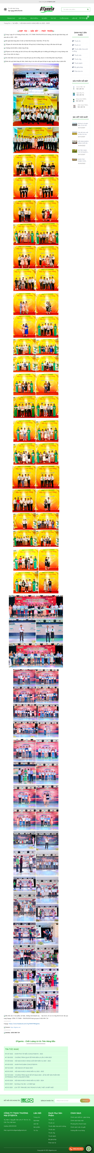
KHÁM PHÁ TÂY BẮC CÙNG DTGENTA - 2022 (24, 1054)
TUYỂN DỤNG (64, 18)
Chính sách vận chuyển (78, 1127)
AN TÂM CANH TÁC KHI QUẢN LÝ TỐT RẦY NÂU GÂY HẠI (83, 151)
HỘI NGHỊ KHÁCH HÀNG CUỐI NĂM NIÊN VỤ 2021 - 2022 (28, 1061)
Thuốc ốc (77, 41)
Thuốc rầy (77, 59)
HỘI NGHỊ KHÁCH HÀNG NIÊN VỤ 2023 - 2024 (25, 1080)
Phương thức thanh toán (78, 1124)
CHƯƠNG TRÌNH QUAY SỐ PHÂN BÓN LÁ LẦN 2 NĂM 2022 (29, 1057)
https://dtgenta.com (15, 1027)
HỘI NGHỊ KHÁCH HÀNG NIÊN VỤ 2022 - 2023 (25, 1071)
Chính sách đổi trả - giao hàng (80, 1117)
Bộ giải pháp (78, 67)
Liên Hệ (36, 1124)
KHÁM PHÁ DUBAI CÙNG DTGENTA (21, 1064)
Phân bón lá (78, 71)
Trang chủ (37, 1117)
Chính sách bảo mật (77, 1120)
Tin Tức (36, 1130)
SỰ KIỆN (44, 18)
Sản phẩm (37, 1127)
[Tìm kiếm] (88, 9)
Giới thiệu (36, 1120)
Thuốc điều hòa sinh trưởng (80, 50)
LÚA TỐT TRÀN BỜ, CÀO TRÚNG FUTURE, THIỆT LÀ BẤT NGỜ (29, 1087)
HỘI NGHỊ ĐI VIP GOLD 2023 (19, 1068)
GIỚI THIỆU (22, 18)
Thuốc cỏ (77, 45)
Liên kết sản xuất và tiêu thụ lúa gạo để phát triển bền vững (83, 133)
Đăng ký (85, 1100)
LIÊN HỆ (74, 18)
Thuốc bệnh (78, 63)
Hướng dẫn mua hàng (78, 1130)
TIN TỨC (53, 18)
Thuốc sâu (77, 55)
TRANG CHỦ (11, 18)
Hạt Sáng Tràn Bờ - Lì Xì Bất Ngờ (20, 1084)
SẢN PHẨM (33, 18)
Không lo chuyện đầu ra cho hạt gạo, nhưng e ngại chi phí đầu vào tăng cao (83, 124)
